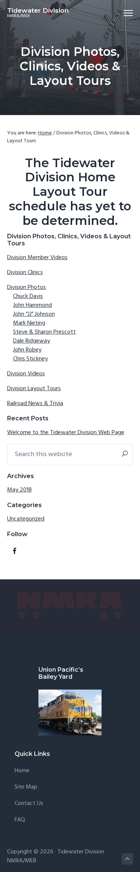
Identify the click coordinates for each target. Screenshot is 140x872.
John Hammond (32, 305)
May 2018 (19, 490)
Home (22, 771)
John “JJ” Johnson (34, 314)
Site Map (26, 787)
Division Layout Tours (34, 389)
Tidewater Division (38, 10)
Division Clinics (25, 272)
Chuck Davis (28, 296)
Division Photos (26, 287)
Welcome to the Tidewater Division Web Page (65, 432)
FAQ (20, 820)
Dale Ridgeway (31, 341)
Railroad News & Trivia (35, 403)
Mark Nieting (29, 323)
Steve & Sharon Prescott (44, 332)
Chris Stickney (30, 359)
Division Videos (26, 374)
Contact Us (29, 803)
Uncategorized (25, 519)
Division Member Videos (37, 257)
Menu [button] (119, 12)
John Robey (27, 350)
